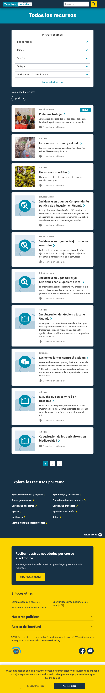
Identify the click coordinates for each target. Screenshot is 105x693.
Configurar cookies (35, 686)
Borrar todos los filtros (52, 82)
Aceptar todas (69, 686)
